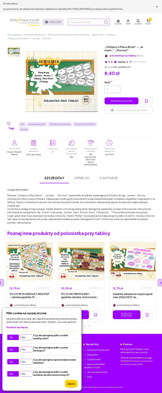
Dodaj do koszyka (121, 100)
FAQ (89, 376)
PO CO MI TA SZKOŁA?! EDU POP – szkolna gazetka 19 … (29, 295)
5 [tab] (89, 326)
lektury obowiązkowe (60, 124)
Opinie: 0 (122, 61)
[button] (128, 22)
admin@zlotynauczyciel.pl (134, 352)
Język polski (97, 34)
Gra (22, 124)
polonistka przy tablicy (126, 55)
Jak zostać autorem (97, 372)
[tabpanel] (29, 280)
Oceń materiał (139, 62)
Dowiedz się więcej (17, 327)
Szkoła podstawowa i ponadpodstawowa (68, 34)
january (24, 129)
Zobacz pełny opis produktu (131, 109)
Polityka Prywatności (98, 349)
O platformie (94, 359)
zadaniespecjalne (36, 124)
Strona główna (14, 34)
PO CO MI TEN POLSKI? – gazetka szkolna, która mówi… (79, 295)
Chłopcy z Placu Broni (85, 124)
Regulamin (92, 354)
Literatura (110, 34)
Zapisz (71, 383)
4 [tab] (85, 326)
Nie (23, 337)
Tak (11, 337)
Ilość (107, 82)
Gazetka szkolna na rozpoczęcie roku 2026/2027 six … (133, 295)
